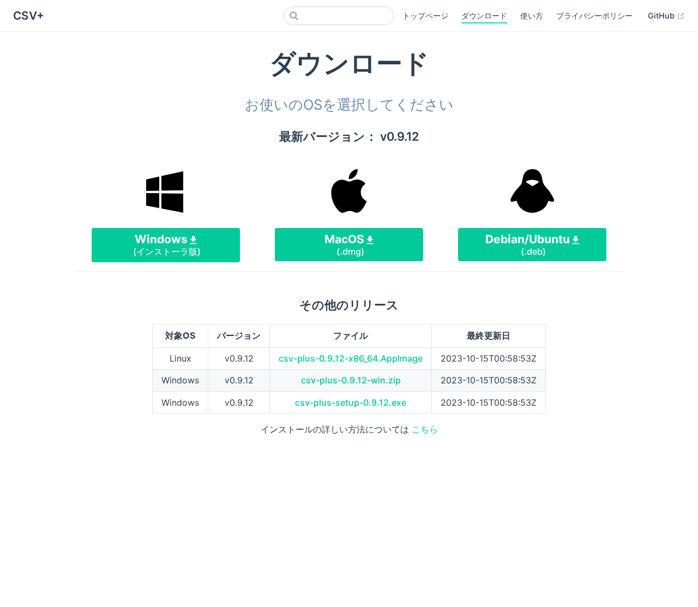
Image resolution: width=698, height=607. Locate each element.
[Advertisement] (349, 522)
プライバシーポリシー (594, 15)
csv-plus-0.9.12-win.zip (351, 380)
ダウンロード (484, 15)
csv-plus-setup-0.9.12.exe (350, 402)
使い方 (531, 15)
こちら (425, 429)
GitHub (666, 15)
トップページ (425, 15)
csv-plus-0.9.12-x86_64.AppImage (351, 358)
